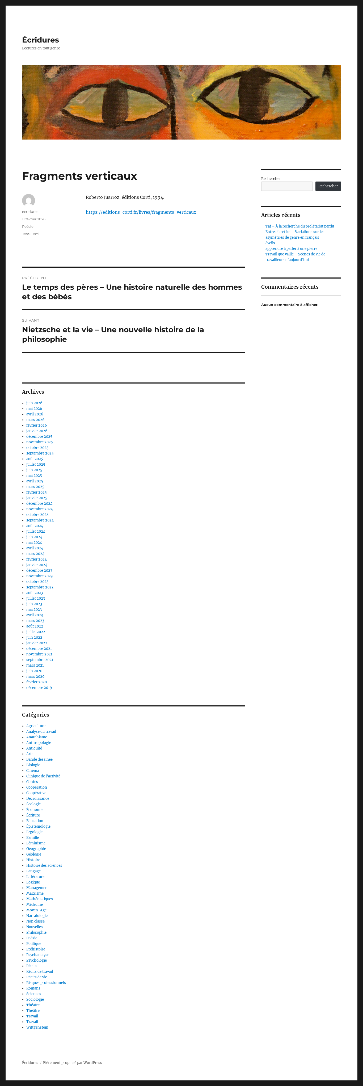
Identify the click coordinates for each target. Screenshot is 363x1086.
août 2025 (34, 459)
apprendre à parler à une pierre (291, 248)
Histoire (33, 860)
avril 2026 (34, 414)
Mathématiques (39, 899)
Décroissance (37, 798)
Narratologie (37, 916)
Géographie (36, 849)
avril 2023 (34, 615)
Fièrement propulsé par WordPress (72, 1062)
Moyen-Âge (36, 910)
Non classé (35, 921)
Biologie (33, 765)
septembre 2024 (40, 520)
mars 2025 (35, 487)
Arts (29, 754)
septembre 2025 (40, 453)
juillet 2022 (35, 632)
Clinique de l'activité (43, 776)
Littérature (35, 876)
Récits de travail (39, 971)
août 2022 (34, 626)
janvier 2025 (36, 498)
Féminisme (35, 843)
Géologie (33, 854)
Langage (33, 871)
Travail (32, 1016)
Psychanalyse (37, 955)
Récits (31, 966)
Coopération (36, 787)
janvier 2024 (36, 565)
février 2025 (36, 492)
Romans (33, 988)
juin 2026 (34, 403)
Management (37, 888)
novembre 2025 (39, 442)
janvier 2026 (37, 431)
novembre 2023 (39, 576)
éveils (270, 243)
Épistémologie (38, 826)
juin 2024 (34, 537)
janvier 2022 (36, 643)
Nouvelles (34, 927)
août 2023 (34, 593)
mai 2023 (34, 609)
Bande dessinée (39, 759)
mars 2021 (35, 665)
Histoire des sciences (44, 865)
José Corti (30, 234)
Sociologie (35, 999)
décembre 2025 (39, 436)
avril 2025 (34, 481)
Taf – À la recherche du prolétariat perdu (299, 226)
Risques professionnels (46, 982)
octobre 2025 (37, 447)
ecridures (30, 211)
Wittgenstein (37, 1027)
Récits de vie (36, 977)
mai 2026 (34, 408)
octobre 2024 (37, 514)
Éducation (34, 821)
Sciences (33, 994)
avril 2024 (34, 548)
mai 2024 (34, 542)
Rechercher (271, 178)
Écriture (33, 815)
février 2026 (36, 425)
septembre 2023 (39, 587)
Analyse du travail (41, 731)
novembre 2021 (39, 654)
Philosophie (36, 932)
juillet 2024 (35, 531)
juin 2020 (34, 671)
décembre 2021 (39, 648)
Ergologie (34, 832)
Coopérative (36, 793)
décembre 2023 (39, 570)
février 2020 (36, 682)
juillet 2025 (35, 464)
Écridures (40, 39)
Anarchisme (36, 737)
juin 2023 (34, 604)
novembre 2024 (39, 509)
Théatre (33, 1005)
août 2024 (34, 526)
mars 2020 (35, 676)
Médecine (34, 904)
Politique (33, 943)
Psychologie (36, 960)
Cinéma (32, 770)
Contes (32, 782)
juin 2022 (34, 637)
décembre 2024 (39, 503)
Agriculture (35, 726)
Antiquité (34, 748)
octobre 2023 (37, 581)
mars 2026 (35, 420)
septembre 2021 (39, 660)
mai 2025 (34, 475)
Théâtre (33, 1010)
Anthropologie (38, 742)
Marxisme (35, 893)
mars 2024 (35, 554)
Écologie (33, 804)
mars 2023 (35, 620)
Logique (33, 882)
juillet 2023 (35, 598)
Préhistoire (35, 949)
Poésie (27, 226)
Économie (34, 809)
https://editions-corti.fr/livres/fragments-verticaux (141, 212)
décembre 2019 (39, 687)
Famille (32, 837)
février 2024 (36, 559)
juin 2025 (34, 470)
